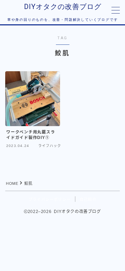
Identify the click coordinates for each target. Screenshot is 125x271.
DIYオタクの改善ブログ (62, 6)
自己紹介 (88, 199)
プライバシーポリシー (49, 199)
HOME (12, 183)
